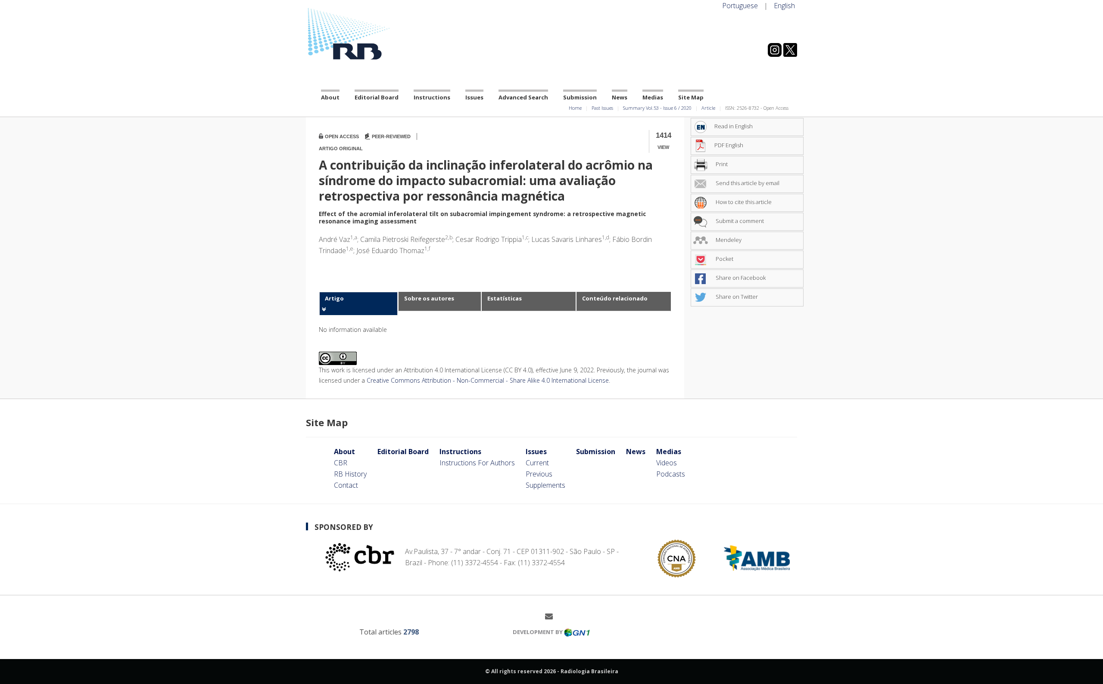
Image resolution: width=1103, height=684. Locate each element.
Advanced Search (523, 97)
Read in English (733, 126)
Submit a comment (739, 221)
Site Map (691, 97)
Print (721, 164)
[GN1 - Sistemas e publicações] (577, 632)
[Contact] (552, 616)
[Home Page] (383, 34)
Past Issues (602, 108)
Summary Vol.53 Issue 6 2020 (657, 108)
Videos (666, 462)
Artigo (334, 298)
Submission (580, 97)
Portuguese (740, 5)
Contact (346, 485)
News (619, 97)
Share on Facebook (740, 278)
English (784, 5)
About (330, 97)
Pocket (723, 259)
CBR (340, 462)
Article (708, 108)
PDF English (728, 145)
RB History (350, 474)
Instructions (432, 97)
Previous (539, 474)
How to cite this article (743, 202)
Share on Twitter (736, 296)
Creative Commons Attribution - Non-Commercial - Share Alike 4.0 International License (488, 380)
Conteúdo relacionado (615, 298)
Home (575, 108)
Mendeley (728, 240)
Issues (474, 97)
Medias (652, 97)
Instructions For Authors (477, 462)
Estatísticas (504, 298)
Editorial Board (377, 97)
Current (537, 462)
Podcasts (670, 474)
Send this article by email (746, 183)
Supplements (545, 485)
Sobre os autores (429, 298)
